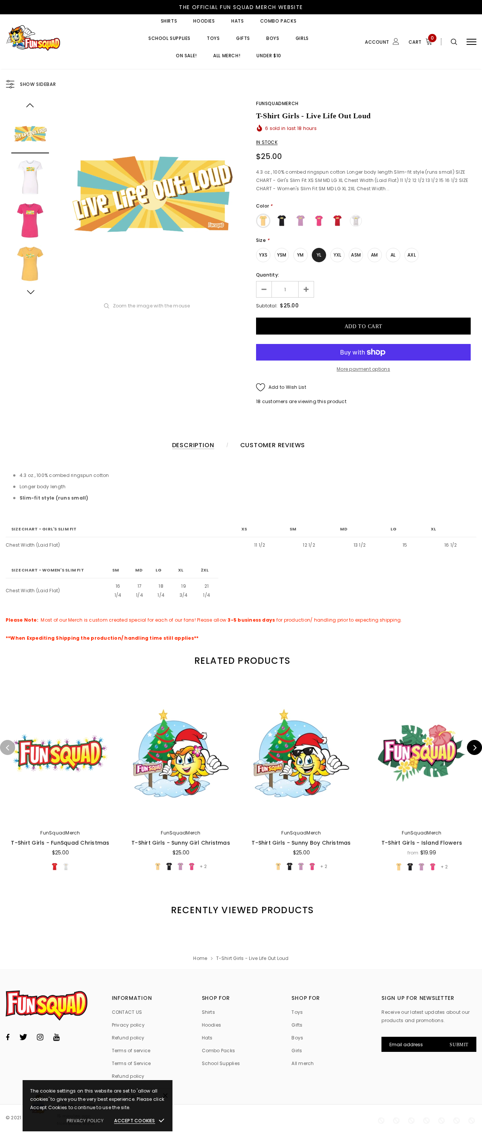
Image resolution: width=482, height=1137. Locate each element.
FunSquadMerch (277, 103)
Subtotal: (267, 306)
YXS (263, 255)
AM (374, 255)
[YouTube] (56, 1037)
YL (319, 255)
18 (258, 401)
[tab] (241, 660)
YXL (338, 255)
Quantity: (267, 275)
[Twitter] (23, 1037)
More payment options (363, 369)
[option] (152, 194)
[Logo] (63, 41)
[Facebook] (7, 1037)
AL (392, 255)
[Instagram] (40, 1037)
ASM (356, 255)
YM (300, 255)
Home (200, 958)
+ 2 (203, 866)
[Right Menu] (471, 41)
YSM (282, 255)
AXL (411, 255)
